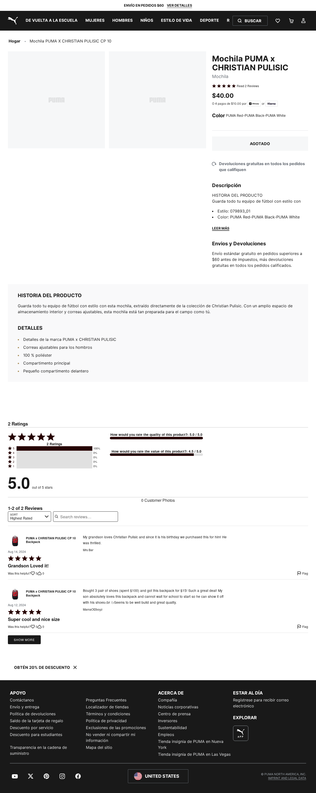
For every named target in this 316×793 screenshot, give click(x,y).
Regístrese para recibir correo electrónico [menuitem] (261, 702)
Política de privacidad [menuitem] (106, 720)
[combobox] (29, 516)
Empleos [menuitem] (166, 734)
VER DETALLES (179, 5)
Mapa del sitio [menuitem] (99, 747)
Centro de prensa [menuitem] (174, 713)
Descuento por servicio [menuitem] (31, 727)
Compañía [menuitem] (167, 699)
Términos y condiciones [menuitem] (108, 713)
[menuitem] (51, 21)
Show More (24, 640)
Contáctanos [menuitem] (22, 699)
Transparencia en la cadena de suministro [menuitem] (38, 750)
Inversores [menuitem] (167, 720)
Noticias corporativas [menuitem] (178, 706)
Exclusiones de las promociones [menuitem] (116, 727)
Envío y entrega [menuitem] (24, 706)
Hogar (14, 41)
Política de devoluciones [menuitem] (33, 713)
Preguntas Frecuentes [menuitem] (106, 699)
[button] (54, 448)
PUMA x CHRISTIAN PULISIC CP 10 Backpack (51, 540)
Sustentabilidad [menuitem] (172, 727)
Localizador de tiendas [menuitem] (107, 706)
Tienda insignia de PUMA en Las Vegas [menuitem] (194, 754)
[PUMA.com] (12, 21)
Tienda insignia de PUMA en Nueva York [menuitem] (190, 744)
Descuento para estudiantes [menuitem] (36, 734)
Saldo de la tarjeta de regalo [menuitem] (36, 720)
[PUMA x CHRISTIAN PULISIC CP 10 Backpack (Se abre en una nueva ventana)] (15, 541)
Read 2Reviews (248, 86)
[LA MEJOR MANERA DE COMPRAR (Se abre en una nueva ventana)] (240, 733)
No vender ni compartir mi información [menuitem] (110, 737)
